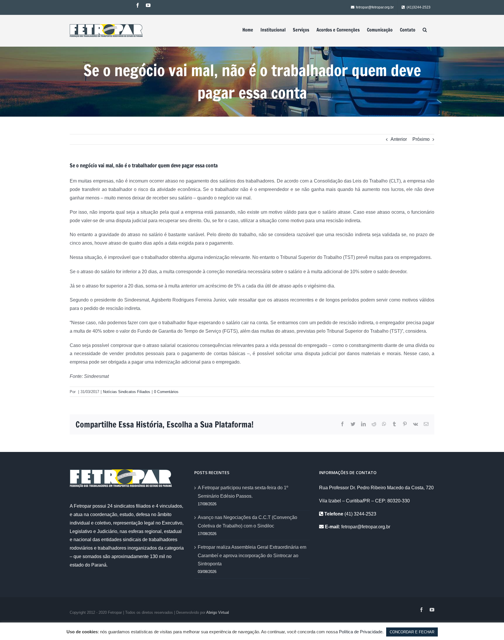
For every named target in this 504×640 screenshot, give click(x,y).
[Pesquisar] (425, 29)
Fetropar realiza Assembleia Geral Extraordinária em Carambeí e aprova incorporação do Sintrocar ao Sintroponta (252, 556)
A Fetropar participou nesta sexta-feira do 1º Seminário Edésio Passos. (243, 492)
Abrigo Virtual (217, 612)
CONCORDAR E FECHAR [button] (412, 632)
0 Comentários (166, 392)
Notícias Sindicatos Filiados (126, 392)
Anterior (399, 139)
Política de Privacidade (360, 631)
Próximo (421, 139)
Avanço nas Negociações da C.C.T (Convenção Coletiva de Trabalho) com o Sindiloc (247, 521)
